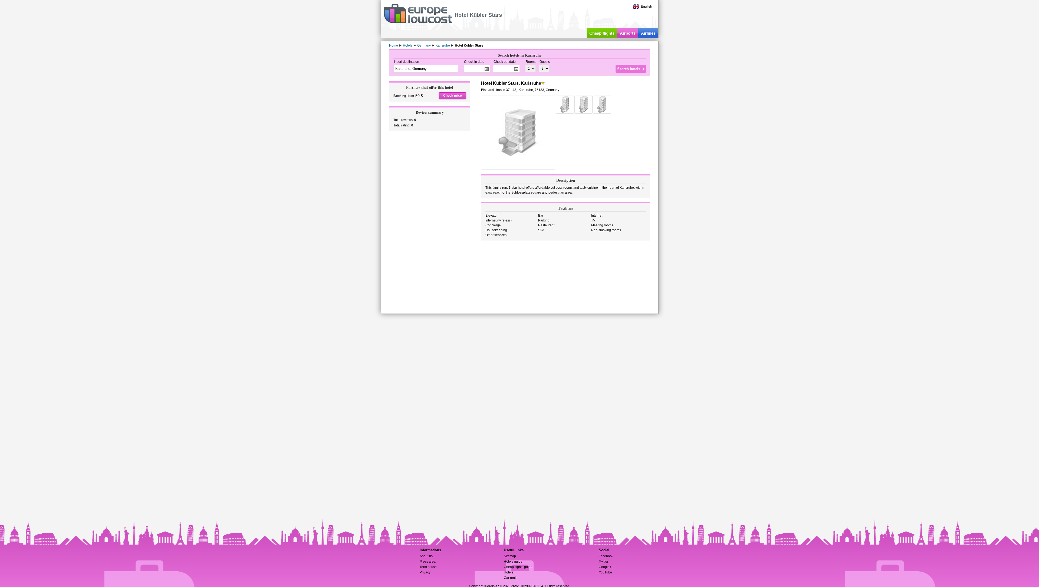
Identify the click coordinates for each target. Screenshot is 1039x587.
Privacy (425, 572)
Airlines (648, 33)
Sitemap (510, 556)
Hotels (508, 572)
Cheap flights (601, 33)
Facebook (606, 556)
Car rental (511, 578)
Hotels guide (513, 561)
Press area (428, 561)
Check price (452, 95)
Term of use (428, 567)
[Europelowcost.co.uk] (418, 22)
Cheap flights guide (518, 567)
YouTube (605, 572)
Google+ (605, 567)
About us (426, 556)
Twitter (603, 561)
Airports (628, 33)
